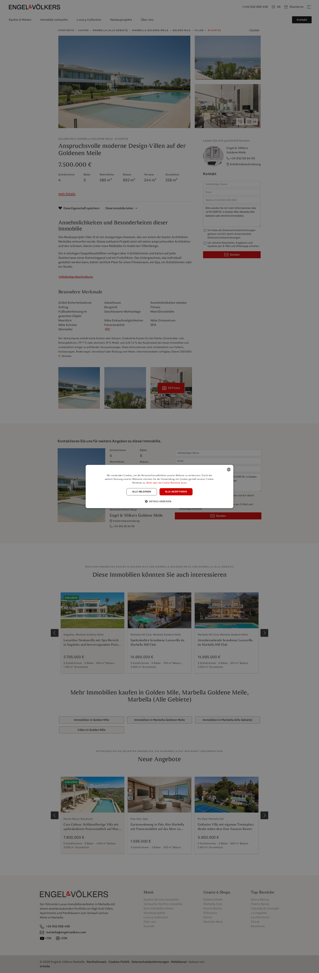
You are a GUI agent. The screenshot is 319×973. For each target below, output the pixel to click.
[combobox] (229, 469)
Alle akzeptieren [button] (176, 491)
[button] (159, 501)
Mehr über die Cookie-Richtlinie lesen (166, 482)
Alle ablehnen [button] (141, 491)
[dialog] (159, 486)
